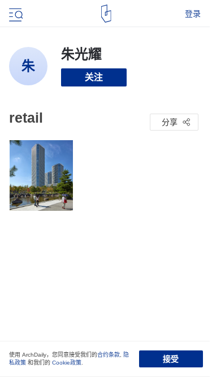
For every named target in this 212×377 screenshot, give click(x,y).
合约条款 (108, 355)
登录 (193, 14)
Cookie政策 (66, 362)
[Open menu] (15, 13)
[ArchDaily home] (106, 14)
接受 (171, 358)
